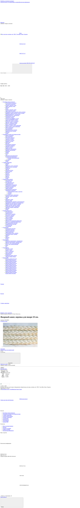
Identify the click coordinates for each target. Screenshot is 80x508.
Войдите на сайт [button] (4, 364)
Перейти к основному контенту (7, 1)
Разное (9, 159)
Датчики (10, 192)
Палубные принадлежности (9, 101)
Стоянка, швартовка (7, 162)
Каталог (2, 2)
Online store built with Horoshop (7, 400)
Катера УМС (5, 257)
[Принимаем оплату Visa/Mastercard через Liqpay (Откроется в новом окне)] (11, 389)
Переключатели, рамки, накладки (15, 191)
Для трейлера (6, 247)
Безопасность (6, 239)
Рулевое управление (7, 210)
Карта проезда (3, 497)
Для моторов (5, 227)
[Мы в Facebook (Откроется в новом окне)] (9, 11)
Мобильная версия (23, 398)
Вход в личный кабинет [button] (8, 426)
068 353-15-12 (22, 53)
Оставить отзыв (3, 321)
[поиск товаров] (22, 69)
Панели (9, 193)
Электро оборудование (8, 179)
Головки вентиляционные (13, 157)
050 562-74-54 (22, 43)
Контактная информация (24, 2)
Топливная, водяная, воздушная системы (11, 134)
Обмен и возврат (15, 2)
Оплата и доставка (8, 2)
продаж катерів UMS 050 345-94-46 (27, 63)
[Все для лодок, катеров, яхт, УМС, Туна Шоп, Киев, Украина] (5, 384)
